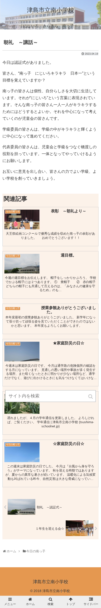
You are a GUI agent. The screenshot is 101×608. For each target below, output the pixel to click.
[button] (91, 397)
